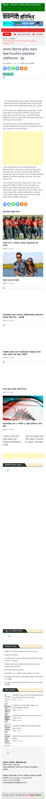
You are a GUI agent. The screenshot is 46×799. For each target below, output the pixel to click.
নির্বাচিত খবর (24, 63)
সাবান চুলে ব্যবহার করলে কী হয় (14, 389)
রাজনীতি (31, 63)
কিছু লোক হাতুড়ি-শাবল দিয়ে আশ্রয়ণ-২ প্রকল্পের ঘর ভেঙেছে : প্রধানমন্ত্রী (34, 439)
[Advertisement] (23, 148)
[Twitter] (9, 68)
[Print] (21, 68)
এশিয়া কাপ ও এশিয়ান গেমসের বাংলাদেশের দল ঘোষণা (20, 244)
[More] (26, 68)
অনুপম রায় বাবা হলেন (20, 34)
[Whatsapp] (13, 68)
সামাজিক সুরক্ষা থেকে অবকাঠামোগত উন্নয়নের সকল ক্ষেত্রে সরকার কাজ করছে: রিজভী (22, 353)
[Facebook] (5, 68)
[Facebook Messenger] (17, 68)
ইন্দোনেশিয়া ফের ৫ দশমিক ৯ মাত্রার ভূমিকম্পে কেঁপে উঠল (22, 424)
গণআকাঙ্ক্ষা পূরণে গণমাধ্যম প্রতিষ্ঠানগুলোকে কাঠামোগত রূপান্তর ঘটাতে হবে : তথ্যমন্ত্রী (23, 316)
